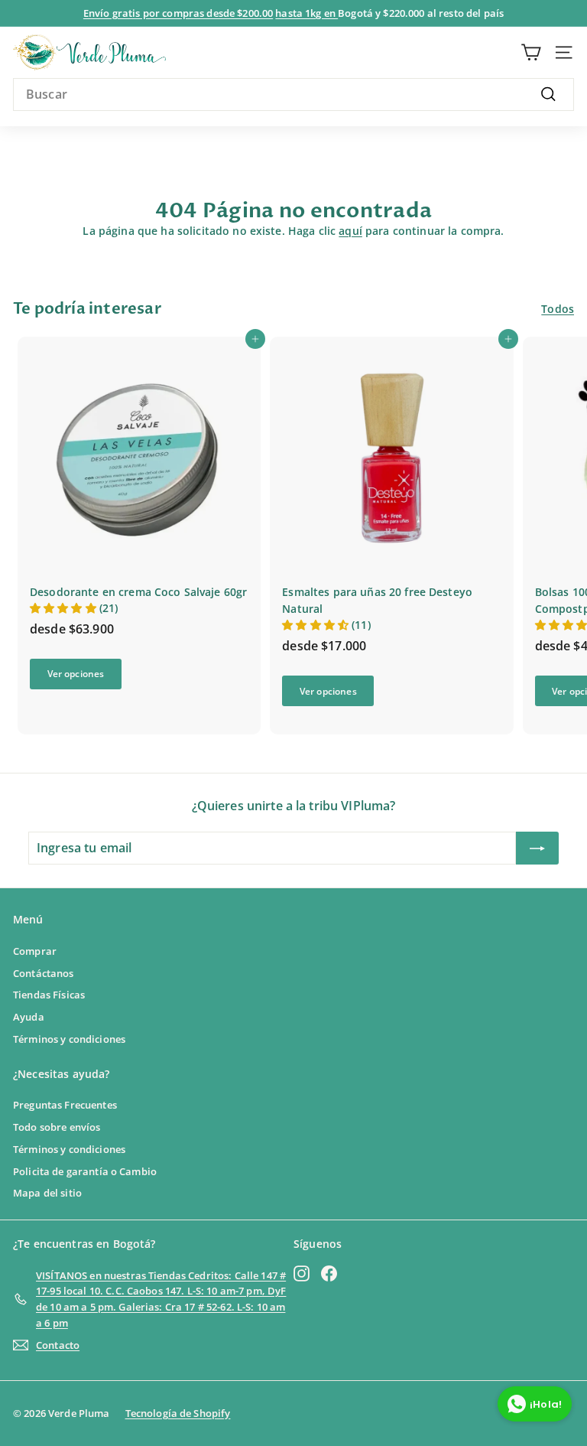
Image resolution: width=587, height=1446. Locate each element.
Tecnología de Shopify (178, 1413)
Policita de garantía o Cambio (85, 1171)
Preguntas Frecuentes (65, 1105)
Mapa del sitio (47, 1193)
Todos (557, 308)
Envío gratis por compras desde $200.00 (178, 13)
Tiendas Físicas (49, 994)
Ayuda (28, 1017)
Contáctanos (43, 973)
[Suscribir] (537, 848)
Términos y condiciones (69, 1039)
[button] (64, 608)
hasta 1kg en (306, 13)
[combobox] (293, 95)
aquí (350, 230)
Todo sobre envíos (56, 1127)
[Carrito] (531, 52)
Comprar (35, 951)
